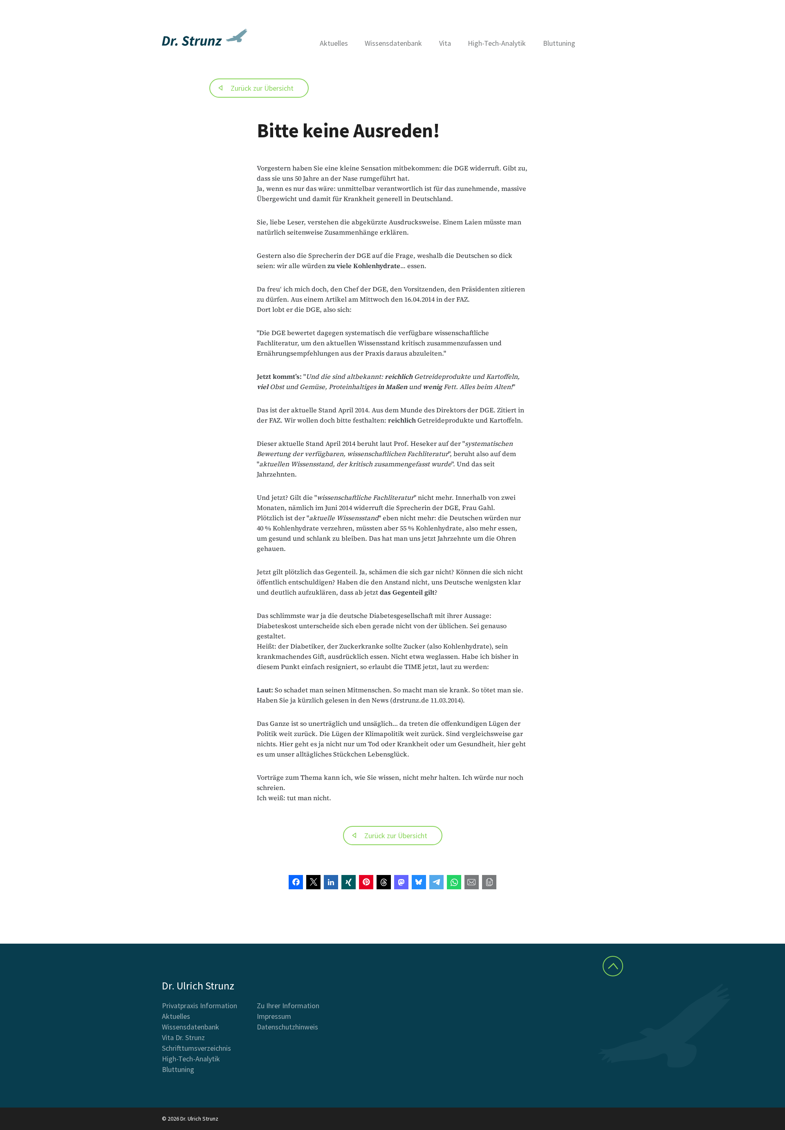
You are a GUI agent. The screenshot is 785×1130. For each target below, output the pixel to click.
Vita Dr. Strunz (183, 1037)
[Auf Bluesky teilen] (419, 882)
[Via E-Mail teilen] (471, 882)
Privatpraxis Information (199, 1005)
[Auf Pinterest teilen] (366, 882)
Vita (445, 43)
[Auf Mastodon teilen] (401, 882)
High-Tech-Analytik (497, 43)
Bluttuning (559, 43)
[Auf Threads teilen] (384, 882)
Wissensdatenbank (393, 43)
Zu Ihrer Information (288, 1005)
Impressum (274, 1016)
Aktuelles (334, 43)
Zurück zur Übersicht (262, 88)
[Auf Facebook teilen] (296, 882)
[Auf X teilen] (313, 882)
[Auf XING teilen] (348, 882)
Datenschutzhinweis (287, 1027)
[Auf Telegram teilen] (436, 882)
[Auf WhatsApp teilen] (454, 882)
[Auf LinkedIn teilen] (331, 882)
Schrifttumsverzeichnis (196, 1048)
